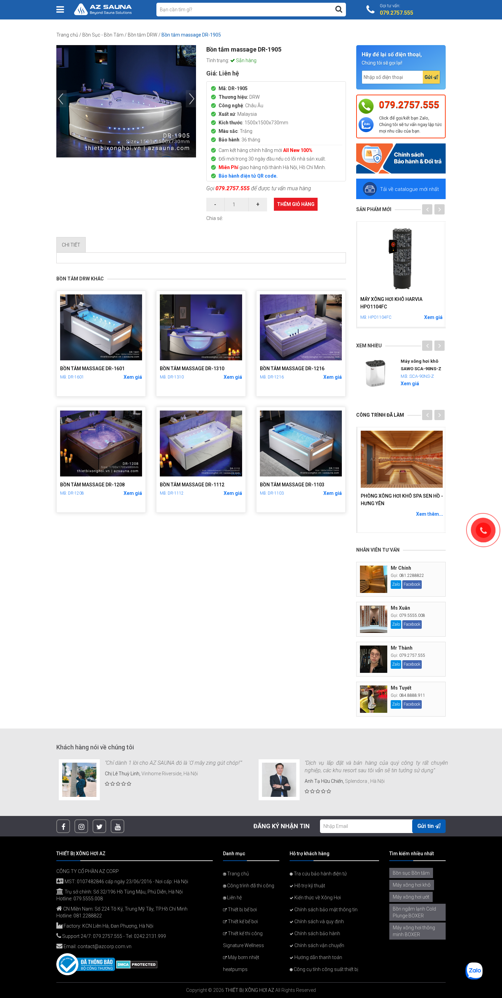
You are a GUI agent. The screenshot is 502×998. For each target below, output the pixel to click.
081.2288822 (411, 575)
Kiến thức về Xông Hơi (317, 897)
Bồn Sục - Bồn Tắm (103, 35)
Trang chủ (67, 35)
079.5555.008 (412, 615)
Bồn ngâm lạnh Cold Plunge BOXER (414, 912)
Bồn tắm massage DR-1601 (92, 368)
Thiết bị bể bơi (242, 909)
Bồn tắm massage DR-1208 (92, 484)
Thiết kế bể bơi (242, 921)
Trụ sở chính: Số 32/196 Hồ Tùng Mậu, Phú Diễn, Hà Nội (123, 892)
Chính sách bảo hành (316, 933)
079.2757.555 (232, 188)
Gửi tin (426, 826)
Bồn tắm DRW (142, 35)
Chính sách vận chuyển (318, 945)
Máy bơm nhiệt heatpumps (241, 963)
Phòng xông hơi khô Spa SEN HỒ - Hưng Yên (401, 499)
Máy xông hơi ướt (411, 897)
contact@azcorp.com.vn (104, 946)
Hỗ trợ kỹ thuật (309, 885)
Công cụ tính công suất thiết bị (325, 969)
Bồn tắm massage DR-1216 (292, 368)
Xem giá (133, 377)
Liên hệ (234, 897)
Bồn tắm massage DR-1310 (192, 368)
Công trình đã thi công (250, 885)
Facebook (412, 584)
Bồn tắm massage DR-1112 (192, 484)
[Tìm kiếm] (339, 9)
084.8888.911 (412, 695)
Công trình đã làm (380, 415)
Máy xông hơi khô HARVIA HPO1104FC (391, 302)
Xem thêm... (428, 514)
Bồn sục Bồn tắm (411, 873)
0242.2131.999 (150, 936)
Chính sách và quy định (318, 921)
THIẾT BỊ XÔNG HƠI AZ (249, 990)
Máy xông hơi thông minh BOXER (414, 931)
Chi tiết (71, 245)
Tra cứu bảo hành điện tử (320, 873)
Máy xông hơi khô (412, 885)
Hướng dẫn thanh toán (317, 957)
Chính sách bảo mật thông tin (325, 909)
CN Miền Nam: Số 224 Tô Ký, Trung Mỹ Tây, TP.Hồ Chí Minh (124, 909)
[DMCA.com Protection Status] (136, 964)
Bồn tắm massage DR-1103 (292, 484)
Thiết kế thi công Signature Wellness (243, 939)
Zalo (396, 584)
